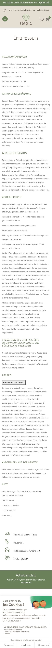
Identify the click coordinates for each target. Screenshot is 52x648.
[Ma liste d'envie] (42, 20)
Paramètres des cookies (14, 382)
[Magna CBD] (26, 20)
